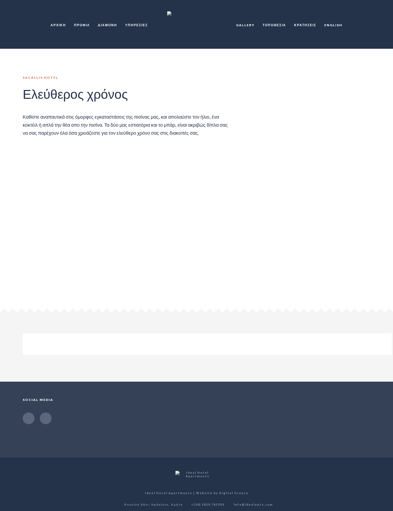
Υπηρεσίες (136, 25)
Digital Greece (233, 493)
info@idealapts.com (253, 504)
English (333, 25)
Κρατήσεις (305, 25)
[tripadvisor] (46, 418)
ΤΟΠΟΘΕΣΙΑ (274, 25)
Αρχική (58, 25)
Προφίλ (82, 25)
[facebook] (28, 418)
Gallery (245, 25)
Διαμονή (107, 25)
